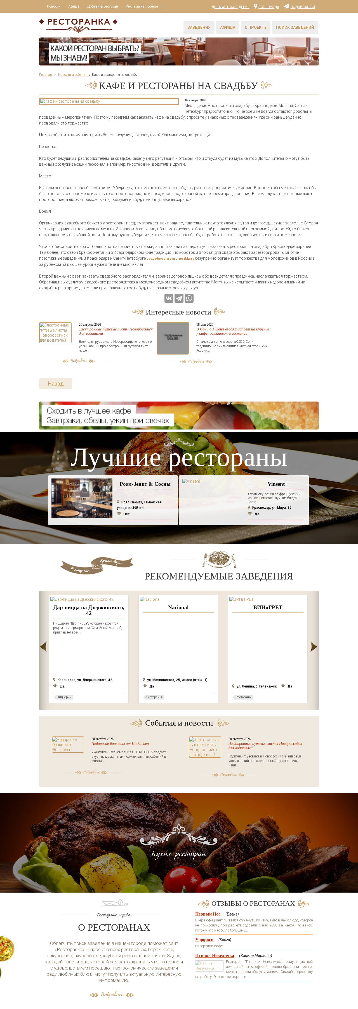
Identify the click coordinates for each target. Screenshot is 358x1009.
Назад (56, 383)
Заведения (199, 27)
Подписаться (303, 6)
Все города (268, 6)
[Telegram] (179, 298)
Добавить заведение (230, 7)
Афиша (73, 6)
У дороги (204, 939)
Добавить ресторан (102, 6)
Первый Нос (207, 914)
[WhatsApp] (189, 298)
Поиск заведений (295, 27)
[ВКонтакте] (168, 298)
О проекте (256, 27)
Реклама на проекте (142, 6)
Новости (53, 6)
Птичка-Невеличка (214, 955)
